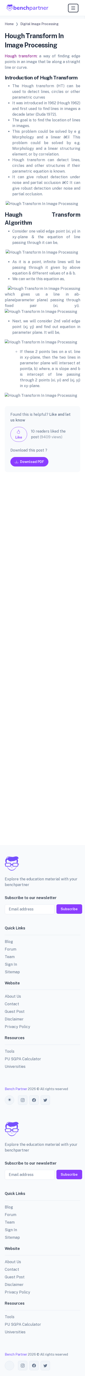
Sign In (11, 964)
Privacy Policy (17, 1026)
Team (10, 957)
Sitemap (12, 972)
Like (18, 437)
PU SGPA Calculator (23, 1059)
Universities (15, 1066)
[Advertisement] (42, 662)
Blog (9, 941)
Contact (12, 1004)
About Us (13, 996)
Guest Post (15, 1011)
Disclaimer (14, 1019)
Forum (10, 949)
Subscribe (69, 909)
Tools (9, 1051)
